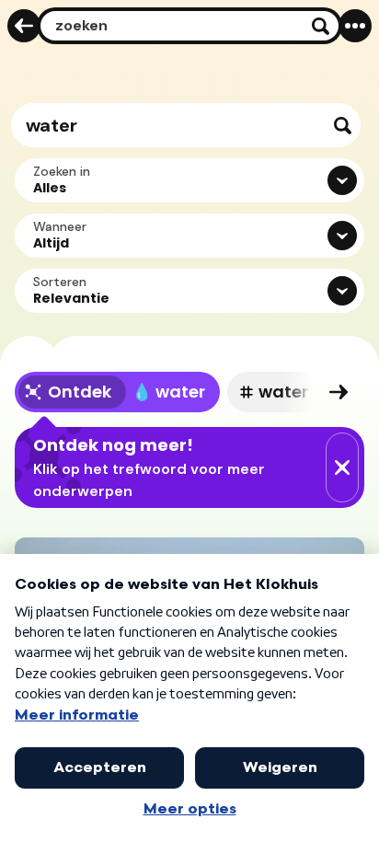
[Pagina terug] (23, 25)
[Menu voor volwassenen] (355, 25)
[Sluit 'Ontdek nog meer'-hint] (342, 467)
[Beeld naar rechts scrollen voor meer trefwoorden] (338, 392)
